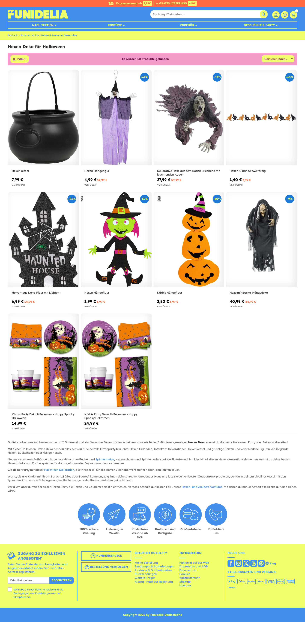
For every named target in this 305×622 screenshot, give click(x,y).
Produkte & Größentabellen (153, 570)
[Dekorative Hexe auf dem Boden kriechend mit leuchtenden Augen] (189, 118)
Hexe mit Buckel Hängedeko (249, 292)
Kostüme (115, 25)
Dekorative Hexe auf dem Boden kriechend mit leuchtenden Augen (188, 172)
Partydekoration (30, 35)
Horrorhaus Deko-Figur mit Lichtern (36, 292)
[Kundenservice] (284, 15)
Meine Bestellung (146, 562)
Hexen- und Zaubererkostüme (202, 487)
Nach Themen (42, 25)
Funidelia (13, 35)
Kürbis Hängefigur (169, 292)
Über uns (185, 585)
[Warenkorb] (293, 15)
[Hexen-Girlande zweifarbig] (261, 118)
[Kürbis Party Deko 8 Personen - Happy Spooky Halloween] (43, 361)
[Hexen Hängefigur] (116, 118)
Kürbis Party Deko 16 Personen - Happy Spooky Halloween (110, 416)
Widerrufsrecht (189, 578)
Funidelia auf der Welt (194, 562)
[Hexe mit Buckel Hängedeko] (261, 239)
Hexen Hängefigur (96, 171)
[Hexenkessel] (43, 118)
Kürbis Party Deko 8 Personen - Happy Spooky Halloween (43, 416)
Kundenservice (108, 555)
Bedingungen (21, 593)
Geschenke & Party (259, 25)
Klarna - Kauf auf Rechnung (154, 581)
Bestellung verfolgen (108, 567)
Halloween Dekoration (59, 469)
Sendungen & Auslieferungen (154, 566)
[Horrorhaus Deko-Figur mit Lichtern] (43, 239)
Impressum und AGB (193, 566)
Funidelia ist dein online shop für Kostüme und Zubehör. (38, 14)
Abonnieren (62, 580)
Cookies (184, 574)
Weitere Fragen (145, 578)
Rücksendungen (146, 574)
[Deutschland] (231, 564)
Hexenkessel (20, 171)
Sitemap (185, 581)
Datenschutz (188, 570)
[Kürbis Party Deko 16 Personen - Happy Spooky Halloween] (116, 361)
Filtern (21, 59)
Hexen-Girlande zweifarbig (248, 171)
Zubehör (187, 25)
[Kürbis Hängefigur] (189, 239)
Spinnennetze (104, 459)
